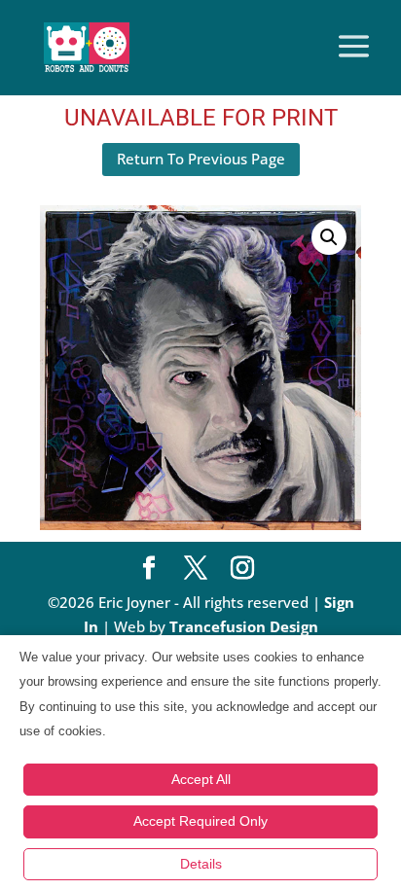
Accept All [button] (201, 779)
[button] (328, 237)
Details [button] (201, 864)
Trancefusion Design (243, 626)
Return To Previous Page (201, 158)
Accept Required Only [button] (200, 821)
